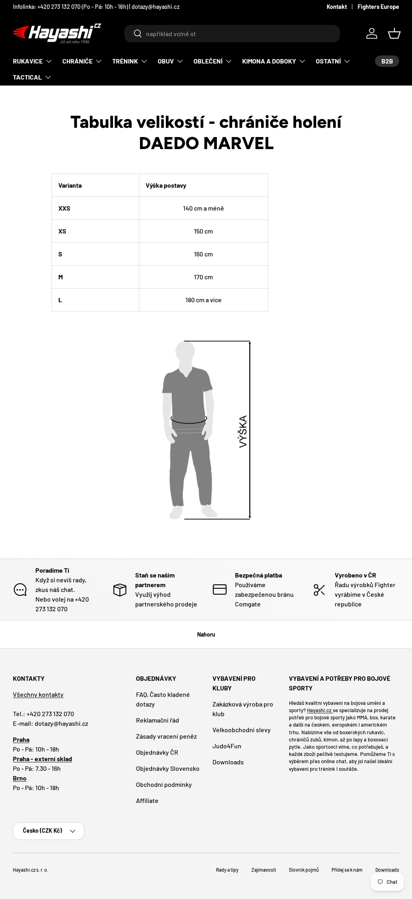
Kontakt (337, 6)
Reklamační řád (157, 720)
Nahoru (206, 634)
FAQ (116, 6)
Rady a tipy (227, 869)
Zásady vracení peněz (166, 736)
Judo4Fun (226, 746)
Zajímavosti (263, 869)
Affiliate (147, 800)
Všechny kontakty (38, 694)
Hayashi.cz (320, 710)
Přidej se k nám (347, 869)
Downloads (228, 762)
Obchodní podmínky (164, 784)
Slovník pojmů (304, 869)
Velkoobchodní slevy (241, 729)
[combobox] (232, 33)
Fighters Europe (378, 6)
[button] (394, 33)
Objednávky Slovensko (168, 768)
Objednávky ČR (157, 752)
